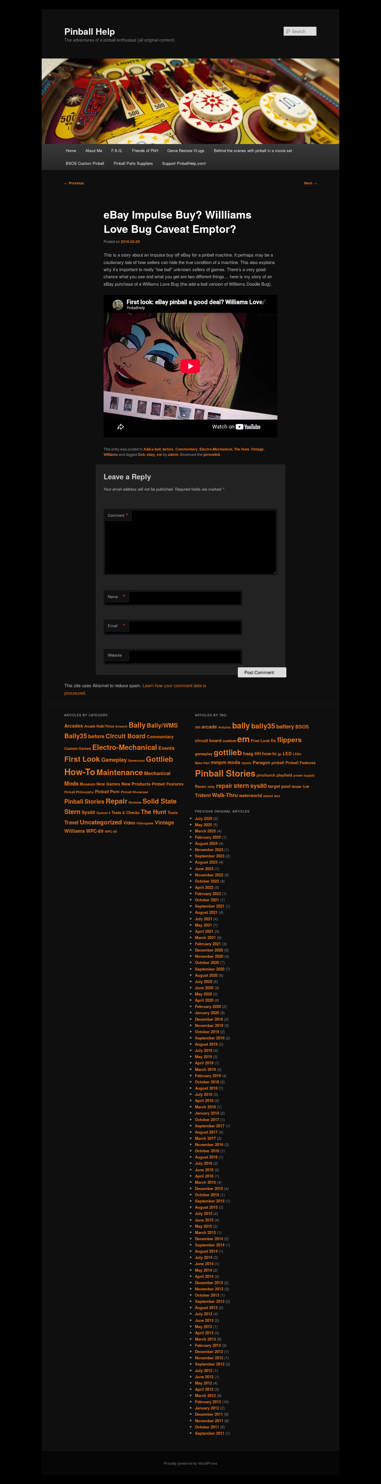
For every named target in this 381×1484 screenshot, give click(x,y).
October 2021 (207, 900)
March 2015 (205, 1232)
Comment (118, 515)
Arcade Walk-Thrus (99, 726)
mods (233, 762)
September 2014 (209, 1245)
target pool (279, 786)
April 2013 (204, 1333)
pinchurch (266, 775)
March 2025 (205, 831)
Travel (71, 822)
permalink (211, 454)
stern (241, 785)
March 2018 (205, 1107)
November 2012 (209, 1357)
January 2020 (207, 1012)
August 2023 (206, 862)
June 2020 (204, 987)
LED (287, 753)
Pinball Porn (107, 791)
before (168, 449)
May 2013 (203, 1326)
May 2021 (203, 925)
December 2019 (209, 1019)
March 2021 (205, 937)
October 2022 (207, 881)
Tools (173, 812)
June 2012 (204, 1376)
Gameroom (136, 760)
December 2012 (209, 1351)
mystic (246, 763)
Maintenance (119, 772)
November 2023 (209, 849)
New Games (108, 784)
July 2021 (203, 919)
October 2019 (207, 1031)
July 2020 (203, 981)
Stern (72, 811)
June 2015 (204, 1220)
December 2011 (209, 1414)
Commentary (186, 449)
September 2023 (209, 856)
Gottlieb (159, 759)
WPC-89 (95, 831)
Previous (74, 183)
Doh (141, 454)
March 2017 (205, 1138)
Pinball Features (168, 784)
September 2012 (209, 1364)
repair (224, 785)
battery (285, 726)
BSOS (302, 726)
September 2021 (209, 906)
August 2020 (206, 975)
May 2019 (203, 1056)
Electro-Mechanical (215, 449)
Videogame (145, 823)
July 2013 (203, 1314)
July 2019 (203, 1050)
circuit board (208, 740)
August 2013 (206, 1307)
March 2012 (205, 1395)
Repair (116, 801)
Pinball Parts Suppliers (133, 163)
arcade (209, 726)
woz (277, 796)
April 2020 (204, 1000)
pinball (277, 762)
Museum (87, 784)
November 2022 (209, 875)
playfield (284, 775)
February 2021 (208, 943)
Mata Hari (202, 763)
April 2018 (204, 1100)
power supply (304, 775)
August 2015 (206, 1207)
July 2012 (203, 1370)
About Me (93, 150)
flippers (289, 739)
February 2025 (208, 837)
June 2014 (204, 1263)
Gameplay (114, 760)
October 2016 (207, 1150)
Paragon (261, 762)
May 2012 (203, 1383)
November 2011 (209, 1420)
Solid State (160, 801)
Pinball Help (89, 31)
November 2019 (209, 1025)
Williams (111, 454)
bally (241, 725)
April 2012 (204, 1389)
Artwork (121, 726)
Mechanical (157, 773)
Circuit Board (126, 735)
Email (117, 625)
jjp (280, 754)
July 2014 (203, 1257)
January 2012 (207, 1408)
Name (117, 596)
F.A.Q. (117, 150)
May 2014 (203, 1270)
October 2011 (207, 1427)
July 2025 (203, 818)
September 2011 (209, 1433)
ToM (305, 786)
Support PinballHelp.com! (184, 163)
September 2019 (209, 1038)
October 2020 (207, 962)
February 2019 (208, 1075)
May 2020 (203, 994)
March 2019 (205, 1069)
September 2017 (209, 1126)
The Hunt (241, 449)
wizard (268, 796)
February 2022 (208, 893)
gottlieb (228, 752)
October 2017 (207, 1119)
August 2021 (206, 912)
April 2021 (204, 931)
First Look (82, 758)
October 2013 (207, 1295)
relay (211, 786)
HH (257, 753)
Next (310, 183)
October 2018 (207, 1082)
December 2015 (209, 1188)
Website (115, 655)
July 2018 (203, 1094)
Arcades (73, 725)
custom (229, 740)
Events (166, 747)
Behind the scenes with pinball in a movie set (253, 150)
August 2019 (206, 1044)
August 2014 (206, 1251)
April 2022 (204, 887)
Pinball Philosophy (79, 792)
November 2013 (209, 1289)
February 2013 (208, 1345)
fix (273, 740)
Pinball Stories (84, 801)
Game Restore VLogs (185, 150)
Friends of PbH (145, 150)
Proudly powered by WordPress (190, 1463)
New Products (136, 784)
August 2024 (206, 843)
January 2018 (207, 1113)
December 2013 (209, 1282)
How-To (79, 771)
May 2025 (203, 824)
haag (248, 753)
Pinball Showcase (134, 792)
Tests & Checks (126, 812)
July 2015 (203, 1213)
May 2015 (203, 1226)
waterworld (250, 795)
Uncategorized (101, 822)
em (159, 454)
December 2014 (209, 1238)
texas (296, 786)
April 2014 (204, 1276)
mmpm (218, 762)
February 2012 (208, 1401)
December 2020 (209, 950)
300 (197, 727)
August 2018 (206, 1088)
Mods (71, 783)
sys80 (258, 785)
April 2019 (204, 1063)
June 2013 (204, 1320)
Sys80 (88, 812)
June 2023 (204, 868)
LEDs (297, 754)
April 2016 (204, 1176)
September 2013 (209, 1301)
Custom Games (77, 748)
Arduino (224, 727)
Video (129, 822)
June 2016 (204, 1169)
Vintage (257, 449)
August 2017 (206, 1132)
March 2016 (205, 1182)
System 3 (103, 812)
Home (71, 150)
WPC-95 (111, 831)
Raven (200, 786)
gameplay (204, 753)
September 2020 (209, 969)
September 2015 (209, 1201)
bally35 (263, 726)
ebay (151, 454)
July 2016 (203, 1163)
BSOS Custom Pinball (85, 163)
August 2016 (206, 1157)
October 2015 (207, 1194)
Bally (137, 725)
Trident (203, 795)
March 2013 (205, 1339)
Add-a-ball (152, 449)
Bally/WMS (162, 725)
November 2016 (209, 1144)
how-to (269, 753)
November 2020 (209, 956)
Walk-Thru (225, 795)
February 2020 (208, 1006)
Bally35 (75, 735)
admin (173, 454)
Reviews (135, 802)
